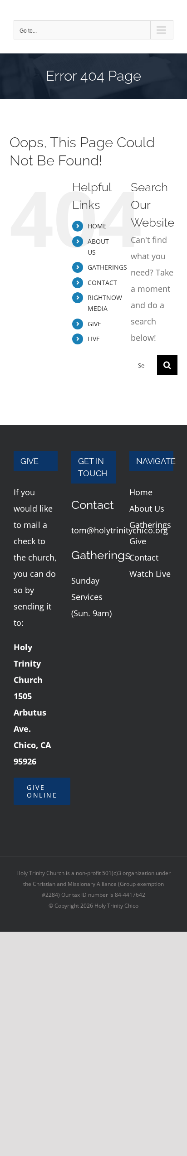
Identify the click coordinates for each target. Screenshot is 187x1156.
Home (141, 492)
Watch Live (150, 573)
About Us (146, 508)
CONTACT (102, 282)
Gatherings (150, 524)
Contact (143, 557)
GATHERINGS (107, 267)
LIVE (94, 338)
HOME (97, 226)
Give (137, 541)
